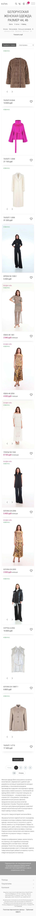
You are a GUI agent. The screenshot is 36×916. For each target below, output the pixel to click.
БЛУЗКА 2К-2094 (10, 511)
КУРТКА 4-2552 (9, 628)
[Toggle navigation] (33, 4)
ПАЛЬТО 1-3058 (9, 159)
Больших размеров (24, 29)
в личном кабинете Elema (15, 865)
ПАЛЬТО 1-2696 (9, 217)
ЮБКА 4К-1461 (9, 335)
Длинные (26, 31)
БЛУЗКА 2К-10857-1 (11, 687)
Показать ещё (18, 34)
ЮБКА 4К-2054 (9, 393)
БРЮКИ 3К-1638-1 (10, 276)
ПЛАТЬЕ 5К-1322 (10, 452)
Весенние (18, 31)
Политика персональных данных (14, 910)
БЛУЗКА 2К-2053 (10, 569)
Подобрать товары (9, 45)
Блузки (5, 29)
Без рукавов (13, 29)
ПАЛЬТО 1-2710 (9, 745)
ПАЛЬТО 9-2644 (9, 100)
